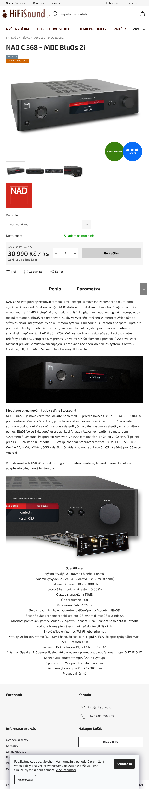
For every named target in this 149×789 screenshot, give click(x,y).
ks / (110, 742)
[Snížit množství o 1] (56, 253)
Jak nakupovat (16, 751)
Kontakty (38, 3)
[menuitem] (17, 28)
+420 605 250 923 (101, 716)
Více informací (66, 770)
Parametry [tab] (88, 288)
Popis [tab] (55, 288)
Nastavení (25, 779)
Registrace (132, 2)
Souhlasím (124, 764)
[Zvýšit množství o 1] (75, 253)
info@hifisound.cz (100, 707)
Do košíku (111, 253)
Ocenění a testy (15, 3)
